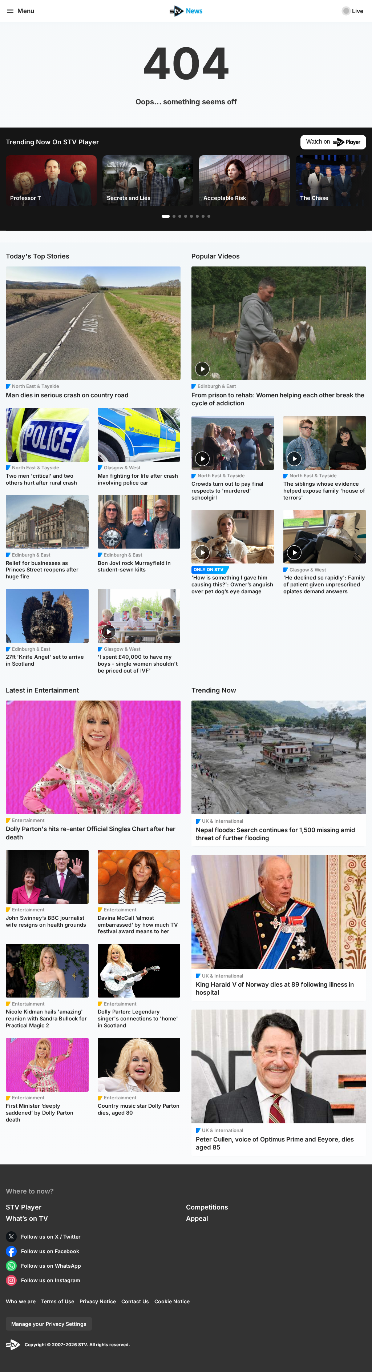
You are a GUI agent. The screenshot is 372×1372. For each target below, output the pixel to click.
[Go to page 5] (191, 216)
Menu (25, 11)
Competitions (207, 1207)
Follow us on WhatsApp (51, 1266)
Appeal (197, 1218)
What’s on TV (27, 1218)
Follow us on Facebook (50, 1251)
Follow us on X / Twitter (51, 1236)
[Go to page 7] (203, 216)
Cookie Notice (172, 1301)
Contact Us (135, 1301)
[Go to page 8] (208, 216)
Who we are (21, 1301)
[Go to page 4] (185, 216)
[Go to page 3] (179, 216)
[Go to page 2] (174, 216)
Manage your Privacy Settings (48, 1324)
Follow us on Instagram (50, 1280)
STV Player (23, 1207)
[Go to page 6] (197, 216)
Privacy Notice (98, 1301)
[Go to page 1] (166, 216)
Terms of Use (57, 1301)
